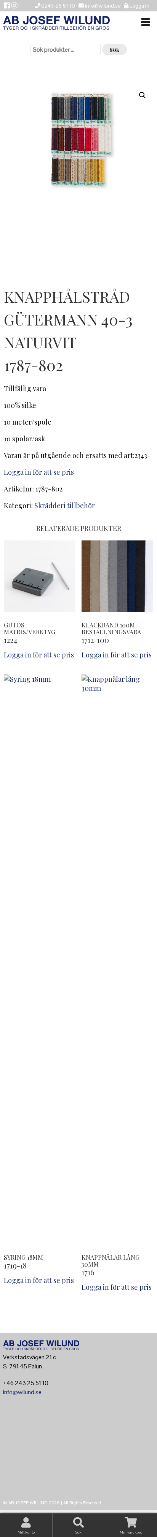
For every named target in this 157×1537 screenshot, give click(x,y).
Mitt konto (26, 1532)
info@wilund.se (22, 1392)
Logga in (138, 5)
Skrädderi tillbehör (64, 505)
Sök (114, 49)
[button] (142, 95)
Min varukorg (131, 1532)
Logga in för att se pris (39, 472)
